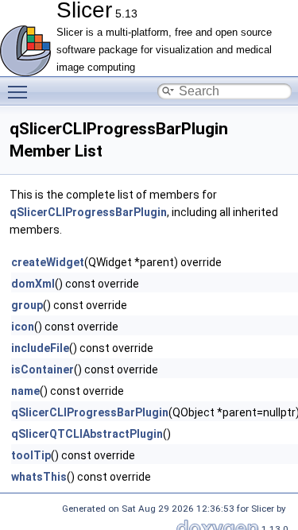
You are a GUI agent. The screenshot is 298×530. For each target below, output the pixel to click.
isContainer (42, 369)
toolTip (31, 455)
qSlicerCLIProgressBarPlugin (88, 212)
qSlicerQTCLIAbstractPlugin (87, 433)
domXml (33, 283)
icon (22, 326)
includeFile (40, 348)
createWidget (47, 262)
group (27, 305)
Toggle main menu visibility (20, 91)
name (25, 391)
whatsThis (39, 476)
